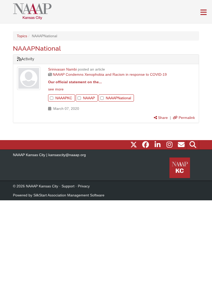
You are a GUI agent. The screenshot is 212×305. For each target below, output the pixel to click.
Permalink (186, 118)
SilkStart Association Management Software (68, 195)
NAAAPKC (63, 98)
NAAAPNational (118, 98)
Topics (22, 36)
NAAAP (89, 98)
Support (68, 186)
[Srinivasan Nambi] (28, 78)
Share (162, 118)
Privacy (84, 186)
